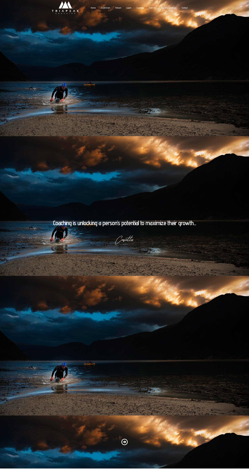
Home (93, 7)
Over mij (152, 7)
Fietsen (118, 7)
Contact (185, 7)
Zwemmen (105, 7)
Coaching (140, 7)
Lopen (129, 7)
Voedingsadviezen (169, 7)
